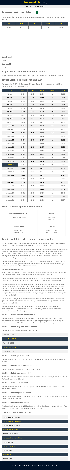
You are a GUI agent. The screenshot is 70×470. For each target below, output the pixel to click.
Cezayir (36, 6)
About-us (46, 465)
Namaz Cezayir (8, 442)
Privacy (40, 465)
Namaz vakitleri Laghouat (11, 425)
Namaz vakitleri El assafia (11, 417)
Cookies (34, 465)
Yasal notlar (54, 465)
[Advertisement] (35, 41)
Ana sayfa (29, 6)
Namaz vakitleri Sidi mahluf (12, 421)
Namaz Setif (7, 454)
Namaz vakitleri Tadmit (10, 429)
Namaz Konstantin (9, 446)
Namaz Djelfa (7, 459)
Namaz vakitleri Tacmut (10, 434)
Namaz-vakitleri (32, 2)
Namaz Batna (7, 450)
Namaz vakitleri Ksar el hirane (13, 438)
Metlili (42, 6)
